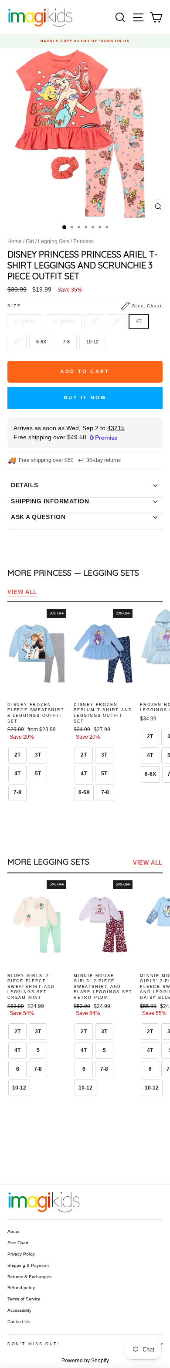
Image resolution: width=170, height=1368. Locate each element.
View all (22, 592)
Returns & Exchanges (29, 1276)
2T (94, 321)
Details (24, 485)
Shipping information (50, 501)
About (13, 1231)
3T (116, 321)
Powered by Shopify (85, 1361)
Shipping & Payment (28, 1265)
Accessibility (19, 1310)
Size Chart (17, 1242)
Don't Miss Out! (33, 1344)
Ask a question (38, 516)
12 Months (25, 321)
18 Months (64, 321)
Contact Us (18, 1321)
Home (14, 241)
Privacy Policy (21, 1254)
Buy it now (85, 397)
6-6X (41, 341)
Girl (30, 241)
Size (85, 306)
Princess (83, 241)
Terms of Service (24, 1299)
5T (17, 341)
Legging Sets (53, 241)
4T (139, 321)
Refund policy (21, 1287)
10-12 (92, 341)
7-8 (66, 341)
